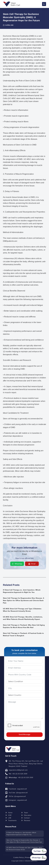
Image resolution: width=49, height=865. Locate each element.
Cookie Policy (18, 857)
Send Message (24, 734)
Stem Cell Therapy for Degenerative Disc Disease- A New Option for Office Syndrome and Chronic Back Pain (23, 600)
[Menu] (44, 4)
